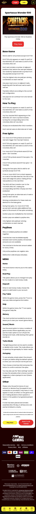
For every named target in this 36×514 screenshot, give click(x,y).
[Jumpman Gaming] (18, 441)
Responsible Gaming (9, 445)
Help (18, 445)
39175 (29, 493)
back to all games (26, 422)
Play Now (10, 423)
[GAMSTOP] (25, 465)
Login (15, 2)
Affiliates (25, 447)
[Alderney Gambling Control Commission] (18, 476)
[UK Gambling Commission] (13, 471)
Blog (19, 447)
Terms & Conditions (27, 445)
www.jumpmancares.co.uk (26, 485)
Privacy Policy (12, 447)
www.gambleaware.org (9, 485)
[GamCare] (11, 466)
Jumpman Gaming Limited (26, 490)
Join (23, 2)
